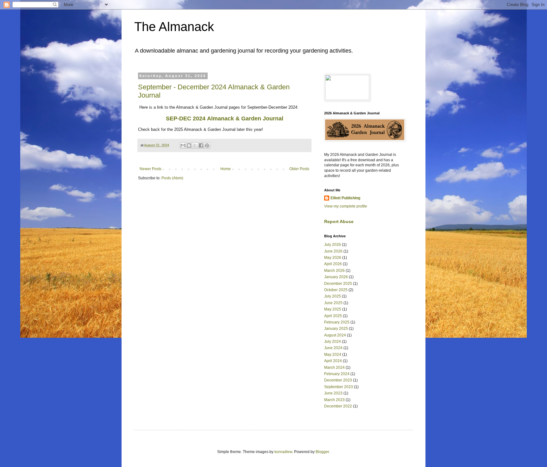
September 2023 (338, 387)
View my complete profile (345, 206)
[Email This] (183, 145)
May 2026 (332, 257)
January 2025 (336, 328)
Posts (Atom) (172, 178)
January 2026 (336, 277)
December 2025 (338, 283)
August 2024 (335, 335)
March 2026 (334, 270)
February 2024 (336, 374)
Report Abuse (339, 221)
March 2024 (334, 367)
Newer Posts (150, 169)
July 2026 (332, 244)
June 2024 (333, 348)
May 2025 (332, 309)
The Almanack (174, 27)
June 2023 (333, 393)
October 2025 (336, 290)
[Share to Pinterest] (207, 145)
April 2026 (333, 264)
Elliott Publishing (345, 198)
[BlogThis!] (189, 145)
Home (225, 169)
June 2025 (333, 303)
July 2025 (332, 296)
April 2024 (333, 361)
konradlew (283, 452)
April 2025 (333, 316)
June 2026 (333, 251)
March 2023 (334, 400)
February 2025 (336, 322)
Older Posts (299, 169)
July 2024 (332, 341)
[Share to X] (195, 145)
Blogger (322, 452)
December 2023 (338, 380)
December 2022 (338, 406)
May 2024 (332, 354)
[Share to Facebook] (201, 145)
